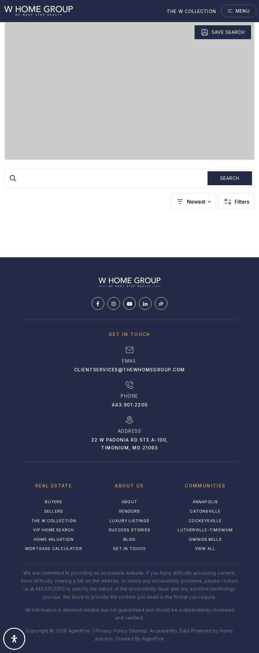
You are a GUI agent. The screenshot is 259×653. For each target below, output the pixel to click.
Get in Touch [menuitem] (129, 548)
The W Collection (191, 11)
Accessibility (163, 630)
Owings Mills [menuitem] (205, 539)
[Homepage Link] (38, 10)
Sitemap (138, 630)
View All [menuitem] (205, 548)
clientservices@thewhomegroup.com (129, 369)
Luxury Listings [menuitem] (129, 520)
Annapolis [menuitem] (205, 501)
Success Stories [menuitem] (129, 530)
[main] (129, 128)
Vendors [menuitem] (129, 511)
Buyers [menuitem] (53, 501)
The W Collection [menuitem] (53, 520)
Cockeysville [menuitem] (205, 520)
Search (229, 178)
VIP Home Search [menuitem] (53, 530)
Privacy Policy (111, 630)
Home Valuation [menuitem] (54, 539)
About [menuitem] (129, 501)
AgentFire (153, 638)
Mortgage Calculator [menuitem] (53, 548)
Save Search (228, 32)
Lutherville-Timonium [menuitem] (205, 530)
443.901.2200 (129, 404)
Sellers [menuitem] (53, 511)
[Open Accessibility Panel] (14, 639)
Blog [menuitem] (129, 539)
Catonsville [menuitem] (205, 511)
